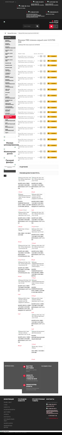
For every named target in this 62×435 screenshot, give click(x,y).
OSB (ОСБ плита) (7, 90)
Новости (7, 407)
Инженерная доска (10, 152)
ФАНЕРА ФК (8, 63)
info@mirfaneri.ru (53, 418)
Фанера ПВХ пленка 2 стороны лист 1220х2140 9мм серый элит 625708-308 (26, 117)
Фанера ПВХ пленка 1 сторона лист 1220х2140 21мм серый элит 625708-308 (25, 85)
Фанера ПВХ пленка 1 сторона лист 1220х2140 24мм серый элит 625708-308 (25, 91)
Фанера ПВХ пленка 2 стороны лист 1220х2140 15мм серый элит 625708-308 (25, 129)
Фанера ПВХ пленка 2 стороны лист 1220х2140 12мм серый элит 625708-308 (25, 123)
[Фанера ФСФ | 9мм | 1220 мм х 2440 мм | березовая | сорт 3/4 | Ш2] (38, 247)
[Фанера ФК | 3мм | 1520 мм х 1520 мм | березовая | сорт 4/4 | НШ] (38, 213)
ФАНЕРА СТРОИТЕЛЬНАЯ (9, 87)
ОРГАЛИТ (7, 92)
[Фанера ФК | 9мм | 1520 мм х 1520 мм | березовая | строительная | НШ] (24, 263)
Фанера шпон (8, 423)
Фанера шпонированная (11, 144)
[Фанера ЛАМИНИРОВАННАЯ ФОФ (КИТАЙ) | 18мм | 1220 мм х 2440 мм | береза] (38, 264)
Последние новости (22, 400)
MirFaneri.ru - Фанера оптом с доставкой (17, 432)
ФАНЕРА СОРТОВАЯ (8, 70)
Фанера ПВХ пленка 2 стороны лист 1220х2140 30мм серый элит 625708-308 (25, 159)
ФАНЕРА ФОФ (8, 67)
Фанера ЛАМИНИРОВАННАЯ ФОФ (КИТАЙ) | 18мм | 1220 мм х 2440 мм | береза (37, 273)
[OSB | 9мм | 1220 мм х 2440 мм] (24, 230)
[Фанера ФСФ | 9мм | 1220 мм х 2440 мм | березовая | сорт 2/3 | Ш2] (24, 281)
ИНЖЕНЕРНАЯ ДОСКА (8, 101)
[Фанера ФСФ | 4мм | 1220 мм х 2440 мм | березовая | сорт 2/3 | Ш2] (38, 316)
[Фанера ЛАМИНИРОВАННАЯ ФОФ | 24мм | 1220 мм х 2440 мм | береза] (38, 282)
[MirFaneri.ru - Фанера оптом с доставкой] (12, 24)
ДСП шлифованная (9, 127)
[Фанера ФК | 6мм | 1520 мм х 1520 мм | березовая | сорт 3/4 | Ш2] (38, 179)
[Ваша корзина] (53, 26)
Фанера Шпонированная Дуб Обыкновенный (38, 337)
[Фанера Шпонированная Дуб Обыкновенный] (38, 332)
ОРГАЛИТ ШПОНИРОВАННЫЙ (10, 114)
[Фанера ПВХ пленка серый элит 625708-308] (29, 44)
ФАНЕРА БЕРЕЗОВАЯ (8, 41)
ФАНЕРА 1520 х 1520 (9, 51)
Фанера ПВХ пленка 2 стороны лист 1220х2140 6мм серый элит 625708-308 (26, 113)
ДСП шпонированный (10, 123)
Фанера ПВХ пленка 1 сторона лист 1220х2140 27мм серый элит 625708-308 (25, 97)
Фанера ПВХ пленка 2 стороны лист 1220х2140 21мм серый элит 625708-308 (25, 141)
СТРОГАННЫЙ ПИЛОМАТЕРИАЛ (9, 107)
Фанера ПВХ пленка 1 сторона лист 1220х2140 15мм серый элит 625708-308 (25, 73)
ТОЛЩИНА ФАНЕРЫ (8, 74)
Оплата (6, 414)
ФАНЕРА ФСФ (8, 65)
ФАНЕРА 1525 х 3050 (9, 60)
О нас (5, 404)
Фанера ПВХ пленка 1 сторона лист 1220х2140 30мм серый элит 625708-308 (25, 103)
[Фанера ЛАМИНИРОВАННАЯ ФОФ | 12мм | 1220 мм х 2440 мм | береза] (24, 196)
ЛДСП (6, 132)
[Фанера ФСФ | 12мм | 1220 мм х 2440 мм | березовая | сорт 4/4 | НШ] (24, 332)
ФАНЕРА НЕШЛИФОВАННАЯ (10, 83)
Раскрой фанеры (10, 161)
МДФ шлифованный (9, 130)
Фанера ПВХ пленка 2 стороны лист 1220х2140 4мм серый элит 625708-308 (26, 108)
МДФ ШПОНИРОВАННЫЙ (10, 120)
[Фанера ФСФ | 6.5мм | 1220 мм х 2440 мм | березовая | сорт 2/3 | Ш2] (38, 299)
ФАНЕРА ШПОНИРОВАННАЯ (10, 97)
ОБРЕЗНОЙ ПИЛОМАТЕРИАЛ (9, 104)
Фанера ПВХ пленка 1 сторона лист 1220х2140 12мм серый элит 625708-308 (25, 67)
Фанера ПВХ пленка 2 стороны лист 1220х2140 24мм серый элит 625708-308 (25, 147)
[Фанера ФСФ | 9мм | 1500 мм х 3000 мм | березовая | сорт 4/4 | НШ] (24, 179)
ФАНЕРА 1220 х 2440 (9, 54)
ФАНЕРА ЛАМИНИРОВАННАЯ (10, 47)
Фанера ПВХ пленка (12, 33)
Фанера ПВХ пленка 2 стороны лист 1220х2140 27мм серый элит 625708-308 (25, 153)
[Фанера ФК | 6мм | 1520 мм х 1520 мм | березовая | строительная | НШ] (24, 247)
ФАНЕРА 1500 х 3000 (9, 57)
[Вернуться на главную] (5, 33)
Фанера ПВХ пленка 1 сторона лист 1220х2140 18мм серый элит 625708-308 (25, 79)
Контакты (7, 417)
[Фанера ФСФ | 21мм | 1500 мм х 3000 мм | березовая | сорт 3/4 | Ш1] (24, 213)
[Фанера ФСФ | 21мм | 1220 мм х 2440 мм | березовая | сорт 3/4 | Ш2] (38, 230)
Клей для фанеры (7, 110)
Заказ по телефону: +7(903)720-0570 (31, 377)
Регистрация (53, 22)
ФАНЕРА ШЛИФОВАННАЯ (9, 80)
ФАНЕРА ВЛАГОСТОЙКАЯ (9, 77)
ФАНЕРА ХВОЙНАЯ (7, 44)
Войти (56, 21)
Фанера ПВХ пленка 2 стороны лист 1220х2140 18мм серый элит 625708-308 (25, 135)
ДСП (6, 94)
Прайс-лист (8, 402)
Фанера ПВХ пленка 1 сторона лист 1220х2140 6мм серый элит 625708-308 (26, 61)
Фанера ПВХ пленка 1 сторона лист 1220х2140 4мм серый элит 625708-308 (26, 57)
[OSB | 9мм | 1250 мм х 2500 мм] (38, 347)
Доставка (7, 412)
